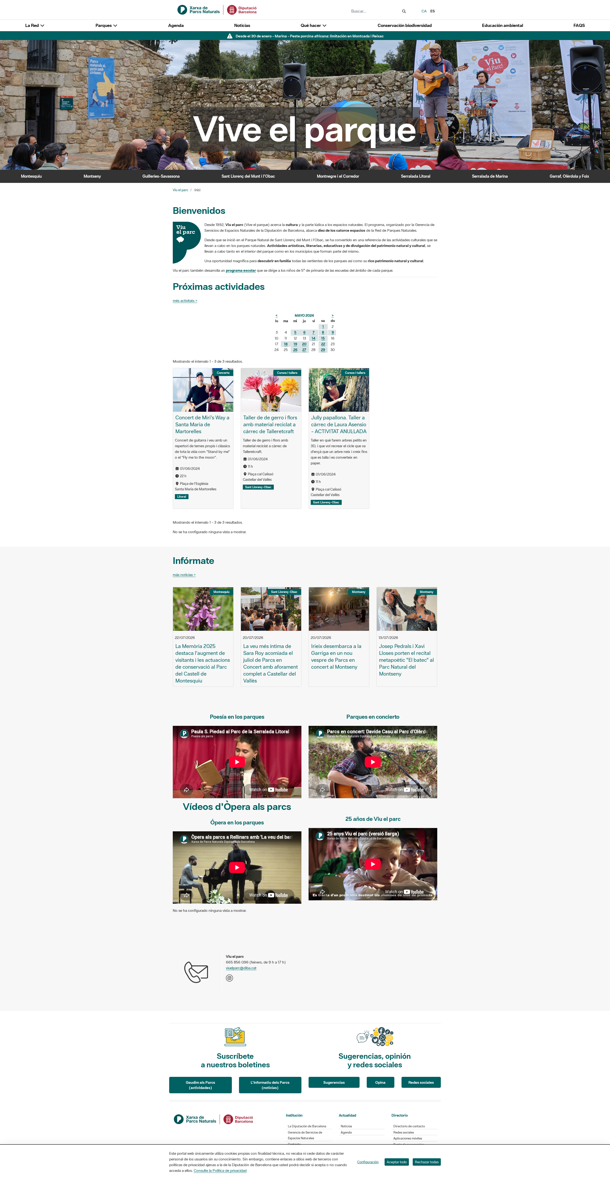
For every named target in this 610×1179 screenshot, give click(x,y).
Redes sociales (421, 1082)
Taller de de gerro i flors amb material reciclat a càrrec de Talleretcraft (270, 424)
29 (323, 349)
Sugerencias (334, 1082)
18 (286, 344)
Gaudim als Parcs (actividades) (200, 1085)
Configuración (368, 1162)
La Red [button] (32, 25)
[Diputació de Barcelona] (214, 1118)
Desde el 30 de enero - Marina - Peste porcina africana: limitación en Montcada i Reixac (310, 36)
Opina (380, 1082)
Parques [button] (104, 25)
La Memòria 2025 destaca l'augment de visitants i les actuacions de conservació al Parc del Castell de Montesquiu (202, 663)
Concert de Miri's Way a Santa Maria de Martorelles (202, 424)
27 (304, 349)
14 (313, 338)
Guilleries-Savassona (161, 176)
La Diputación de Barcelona (307, 1126)
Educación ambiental (502, 25)
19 (295, 344)
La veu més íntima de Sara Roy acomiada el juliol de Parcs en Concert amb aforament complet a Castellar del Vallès (270, 663)
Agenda (176, 25)
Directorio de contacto (409, 1126)
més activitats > (185, 300)
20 (304, 344)
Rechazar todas (427, 1162)
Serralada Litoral (415, 176)
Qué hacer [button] (311, 25)
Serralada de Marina (490, 176)
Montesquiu (31, 176)
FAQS (579, 25)
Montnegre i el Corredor (338, 176)
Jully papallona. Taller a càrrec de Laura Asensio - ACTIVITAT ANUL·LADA (338, 424)
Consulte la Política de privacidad (220, 1170)
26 (295, 349)
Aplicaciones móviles (407, 1138)
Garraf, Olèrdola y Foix (569, 176)
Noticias (242, 25)
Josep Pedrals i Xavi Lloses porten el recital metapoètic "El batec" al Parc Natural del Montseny (406, 660)
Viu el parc (180, 190)
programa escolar (241, 270)
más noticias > (184, 574)
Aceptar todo (397, 1162)
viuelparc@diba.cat (241, 967)
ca (424, 11)
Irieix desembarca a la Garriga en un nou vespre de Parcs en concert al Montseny (336, 656)
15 (323, 338)
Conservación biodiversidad (405, 25)
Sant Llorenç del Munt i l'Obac (248, 176)
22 (323, 344)
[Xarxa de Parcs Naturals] (217, 9)
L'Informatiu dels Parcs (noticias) (270, 1085)
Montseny (92, 176)
